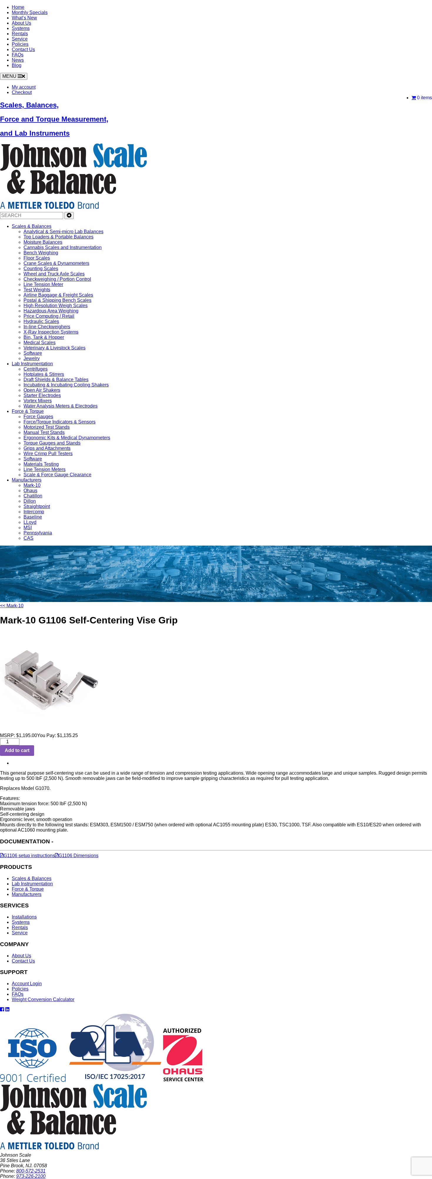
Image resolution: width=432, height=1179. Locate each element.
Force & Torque (28, 411)
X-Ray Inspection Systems (51, 331)
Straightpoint (37, 506)
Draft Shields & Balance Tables (56, 379)
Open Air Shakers (42, 390)
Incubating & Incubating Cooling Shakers (66, 384)
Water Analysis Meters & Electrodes (61, 405)
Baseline (33, 516)
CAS (29, 538)
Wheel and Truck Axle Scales (54, 273)
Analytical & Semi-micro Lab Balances (63, 231)
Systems (21, 28)
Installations (24, 916)
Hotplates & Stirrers (44, 374)
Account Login (27, 983)
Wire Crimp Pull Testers (48, 453)
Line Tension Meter (43, 284)
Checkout (22, 92)
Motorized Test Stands (47, 427)
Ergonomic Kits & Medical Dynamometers (67, 437)
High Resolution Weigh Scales (56, 305)
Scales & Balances (31, 226)
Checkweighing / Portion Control (57, 279)
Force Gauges (38, 416)
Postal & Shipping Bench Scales (57, 300)
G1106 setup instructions (29, 855)
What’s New (24, 17)
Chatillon (33, 495)
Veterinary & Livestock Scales (55, 347)
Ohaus (30, 490)
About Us (21, 23)
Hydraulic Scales (41, 321)
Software (33, 353)
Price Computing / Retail (49, 316)
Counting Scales (41, 268)
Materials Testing (41, 464)
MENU (10, 76)
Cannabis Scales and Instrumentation (63, 247)
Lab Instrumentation (32, 363)
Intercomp (34, 511)
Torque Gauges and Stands (52, 442)
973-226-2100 (31, 1176)
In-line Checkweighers (47, 326)
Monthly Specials (30, 12)
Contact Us (23, 49)
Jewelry (32, 358)
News (18, 60)
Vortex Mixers (38, 400)
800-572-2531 (31, 1170)
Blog (16, 65)
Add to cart (17, 750)
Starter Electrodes (42, 395)
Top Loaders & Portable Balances (58, 236)
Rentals (20, 33)
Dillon (30, 501)
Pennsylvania (38, 532)
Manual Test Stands (44, 432)
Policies (20, 44)
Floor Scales (37, 257)
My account (24, 87)
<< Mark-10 (12, 605)
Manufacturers (26, 479)
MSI (28, 527)
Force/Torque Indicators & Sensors (60, 421)
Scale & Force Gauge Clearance (57, 474)
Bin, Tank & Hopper (44, 337)
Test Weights (37, 289)
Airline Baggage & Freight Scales (58, 294)
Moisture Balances (43, 242)
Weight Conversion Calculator (43, 999)
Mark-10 (32, 485)
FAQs (18, 54)
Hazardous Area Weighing (51, 310)
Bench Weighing (41, 252)
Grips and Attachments (47, 448)
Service (20, 38)
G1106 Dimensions (78, 855)
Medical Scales (40, 342)
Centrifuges (36, 368)
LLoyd (30, 522)
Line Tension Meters (45, 469)
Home (18, 7)
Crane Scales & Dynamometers (56, 263)
